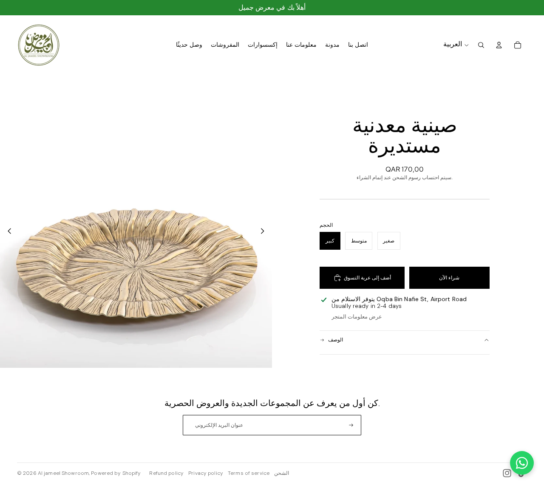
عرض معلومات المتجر (357, 316)
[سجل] (351, 425)
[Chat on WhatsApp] (522, 463)
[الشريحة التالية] (265, 232)
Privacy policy (205, 473)
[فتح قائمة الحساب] (499, 45)
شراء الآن (449, 277)
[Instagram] (507, 473)
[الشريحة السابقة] (7, 232)
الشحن (281, 473)
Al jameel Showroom (63, 473)
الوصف (335, 339)
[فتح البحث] (481, 45)
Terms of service (248, 473)
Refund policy (166, 473)
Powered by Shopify (116, 473)
